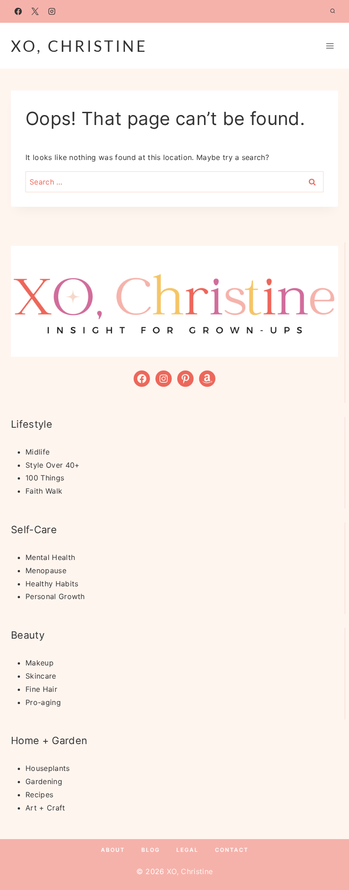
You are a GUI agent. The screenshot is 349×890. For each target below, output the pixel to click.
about (113, 849)
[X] (35, 11)
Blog (150, 849)
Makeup (39, 662)
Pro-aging (43, 702)
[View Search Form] (332, 11)
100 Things (44, 477)
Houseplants (47, 768)
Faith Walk (43, 490)
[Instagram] (52, 11)
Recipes (39, 794)
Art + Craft (45, 807)
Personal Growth (55, 596)
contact (232, 849)
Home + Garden (49, 740)
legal (187, 849)
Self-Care (34, 529)
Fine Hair (41, 689)
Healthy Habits (51, 583)
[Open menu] (329, 46)
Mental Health (50, 557)
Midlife (37, 451)
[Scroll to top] (327, 855)
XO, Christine (190, 871)
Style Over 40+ (52, 465)
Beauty (28, 635)
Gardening (43, 781)
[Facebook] (18, 11)
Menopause (45, 570)
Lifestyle (31, 424)
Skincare (40, 675)
